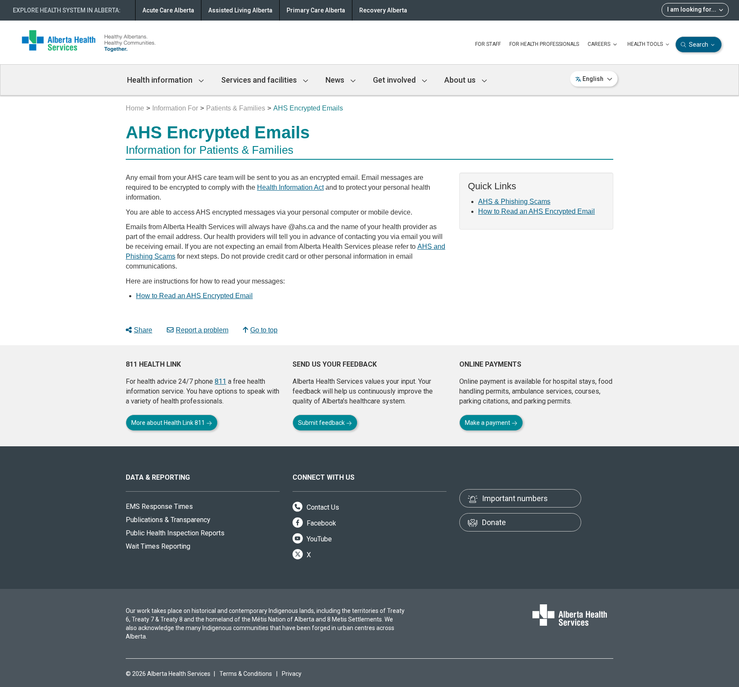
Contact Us (322, 507)
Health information (160, 79)
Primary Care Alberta (316, 10)
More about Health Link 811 (168, 422)
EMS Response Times (159, 506)
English (593, 78)
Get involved (395, 79)
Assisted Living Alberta (240, 10)
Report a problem (202, 330)
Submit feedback (322, 422)
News (335, 79)
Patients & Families (235, 108)
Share (143, 330)
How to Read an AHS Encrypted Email (194, 295)
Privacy (292, 673)
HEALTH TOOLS (645, 44)
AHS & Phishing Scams (514, 201)
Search (698, 44)
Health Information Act (290, 187)
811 (220, 381)
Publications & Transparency (168, 520)
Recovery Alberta (383, 10)
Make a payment (488, 422)
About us (460, 79)
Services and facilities (260, 79)
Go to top (264, 330)
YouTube (318, 539)
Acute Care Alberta (168, 10)
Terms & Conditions (245, 673)
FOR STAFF (488, 44)
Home (135, 108)
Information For (175, 108)
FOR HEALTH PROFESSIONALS (544, 44)
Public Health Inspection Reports (175, 533)
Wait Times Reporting (158, 546)
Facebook (320, 523)
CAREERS (600, 44)
